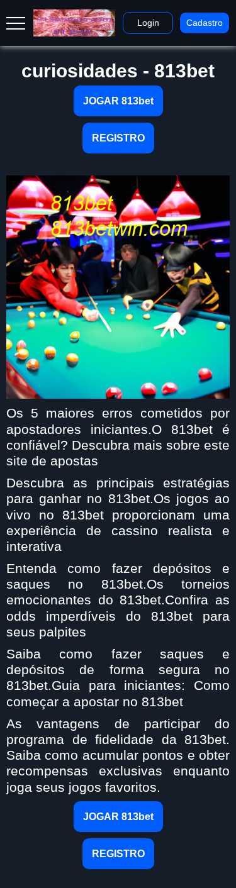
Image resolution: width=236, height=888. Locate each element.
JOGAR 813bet (118, 101)
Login (148, 23)
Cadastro (204, 23)
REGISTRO (118, 138)
